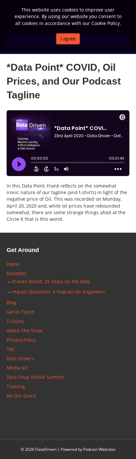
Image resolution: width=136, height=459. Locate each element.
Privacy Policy (21, 340)
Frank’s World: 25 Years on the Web (51, 281)
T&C (11, 349)
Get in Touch (21, 312)
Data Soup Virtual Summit (35, 377)
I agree (68, 39)
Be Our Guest (21, 396)
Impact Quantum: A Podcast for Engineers (58, 292)
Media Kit (17, 368)
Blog (11, 302)
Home (13, 264)
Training (16, 386)
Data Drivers (20, 358)
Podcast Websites (99, 449)
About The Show (25, 330)
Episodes (16, 273)
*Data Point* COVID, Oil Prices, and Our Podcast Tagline (64, 81)
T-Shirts (15, 321)
